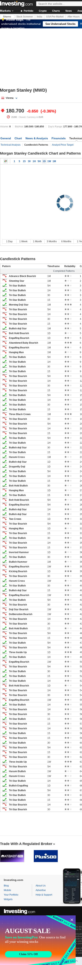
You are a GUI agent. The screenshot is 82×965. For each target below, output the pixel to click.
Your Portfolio (11, 894)
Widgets (8, 899)
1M (54, 161)
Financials (59, 138)
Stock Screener (24, 16)
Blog (6, 885)
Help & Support (44, 894)
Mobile (7, 890)
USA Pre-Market (54, 16)
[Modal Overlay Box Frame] (38, 940)
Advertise (41, 890)
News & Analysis (36, 138)
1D (44, 161)
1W (49, 161)
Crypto (43, 11)
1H (34, 161)
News (68, 11)
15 (24, 161)
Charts (56, 11)
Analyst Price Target (62, 144)
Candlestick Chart (6, 161)
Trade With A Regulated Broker (26, 844)
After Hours (73, 16)
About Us (41, 885)
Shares (7, 16)
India (39, 16)
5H (39, 161)
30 (29, 161)
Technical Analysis (10, 144)
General (5, 138)
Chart (18, 138)
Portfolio (28, 11)
